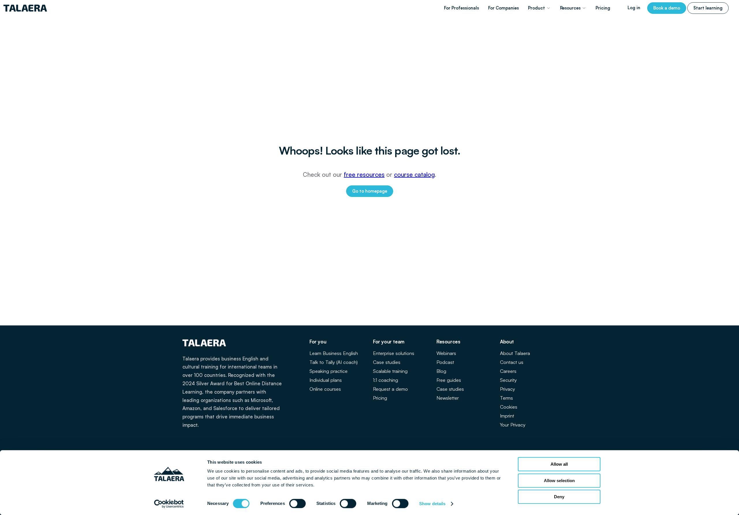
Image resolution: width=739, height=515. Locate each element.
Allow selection (559, 480)
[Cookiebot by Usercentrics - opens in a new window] (169, 503)
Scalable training (390, 371)
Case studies (386, 362)
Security (508, 380)
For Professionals (461, 8)
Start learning (708, 8)
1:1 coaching (385, 380)
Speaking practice (328, 371)
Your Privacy (512, 425)
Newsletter (447, 398)
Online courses (325, 389)
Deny (559, 496)
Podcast (445, 362)
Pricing (603, 8)
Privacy (507, 389)
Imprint (507, 416)
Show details (432, 503)
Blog (441, 371)
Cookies (508, 407)
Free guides (448, 380)
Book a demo (666, 8)
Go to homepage (369, 191)
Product (536, 8)
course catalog (414, 174)
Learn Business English (333, 353)
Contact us (511, 362)
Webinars (446, 353)
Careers (508, 371)
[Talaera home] (25, 8)
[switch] (297, 503)
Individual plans (325, 380)
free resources (364, 174)
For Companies (503, 8)
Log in (634, 7)
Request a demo (390, 389)
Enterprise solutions (393, 353)
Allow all (559, 464)
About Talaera (515, 353)
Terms (506, 398)
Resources (570, 8)
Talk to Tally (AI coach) (333, 362)
